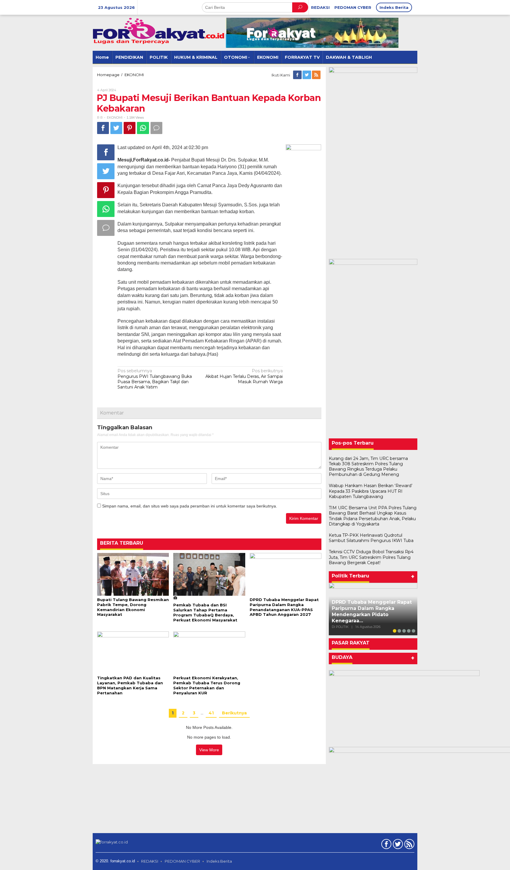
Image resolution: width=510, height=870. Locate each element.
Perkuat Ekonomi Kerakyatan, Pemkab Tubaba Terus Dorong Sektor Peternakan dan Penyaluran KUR (206, 685)
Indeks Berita (219, 861)
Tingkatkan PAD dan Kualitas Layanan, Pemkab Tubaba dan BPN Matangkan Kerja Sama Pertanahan (130, 685)
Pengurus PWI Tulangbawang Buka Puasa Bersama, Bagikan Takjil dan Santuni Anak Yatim (154, 379)
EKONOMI (114, 117)
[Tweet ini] (116, 128)
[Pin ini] (129, 128)
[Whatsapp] (143, 128)
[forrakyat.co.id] (159, 30)
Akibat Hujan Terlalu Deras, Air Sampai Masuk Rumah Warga (244, 376)
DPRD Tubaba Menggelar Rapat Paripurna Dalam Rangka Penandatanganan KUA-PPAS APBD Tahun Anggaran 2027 (284, 607)
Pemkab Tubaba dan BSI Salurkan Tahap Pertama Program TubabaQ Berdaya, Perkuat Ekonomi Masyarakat (205, 612)
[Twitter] (307, 75)
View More (209, 749)
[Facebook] (298, 75)
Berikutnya (234, 713)
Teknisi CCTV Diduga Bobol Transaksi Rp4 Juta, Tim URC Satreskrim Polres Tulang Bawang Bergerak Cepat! (371, 557)
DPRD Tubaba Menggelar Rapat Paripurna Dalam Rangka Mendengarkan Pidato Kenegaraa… (372, 611)
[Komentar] (156, 128)
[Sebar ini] (103, 128)
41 (211, 713)
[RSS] (316, 75)
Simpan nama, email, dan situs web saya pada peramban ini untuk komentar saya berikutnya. (189, 506)
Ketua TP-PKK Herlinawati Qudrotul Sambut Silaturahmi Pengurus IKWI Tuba (371, 538)
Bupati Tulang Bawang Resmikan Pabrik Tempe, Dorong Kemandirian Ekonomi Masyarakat (133, 607)
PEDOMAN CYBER (182, 861)
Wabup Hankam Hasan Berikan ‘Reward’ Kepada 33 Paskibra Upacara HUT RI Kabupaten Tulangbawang (370, 491)
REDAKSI (149, 861)
